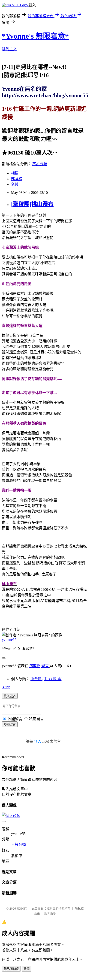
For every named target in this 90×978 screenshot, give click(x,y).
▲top (6, 687)
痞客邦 (34, 666)
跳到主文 (9, 49)
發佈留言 (10, 724)
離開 (27, 969)
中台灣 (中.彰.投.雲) (46, 679)
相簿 (14, 173)
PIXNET (22, 908)
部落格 (16, 179)
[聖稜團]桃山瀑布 (32, 204)
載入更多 (10, 696)
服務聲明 (50, 913)
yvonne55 (9, 640)
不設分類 (39, 164)
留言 (45, 666)
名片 (14, 184)
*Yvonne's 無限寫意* (35, 36)
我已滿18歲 (11, 969)
